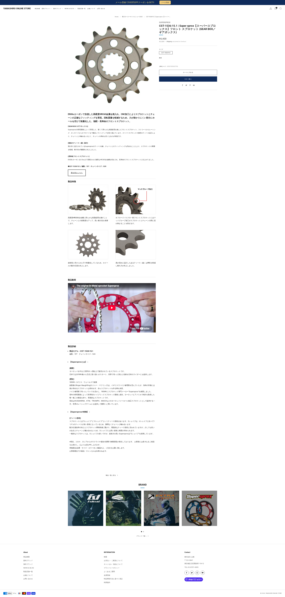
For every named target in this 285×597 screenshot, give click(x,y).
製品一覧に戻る (111, 475)
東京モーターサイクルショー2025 (132, 16)
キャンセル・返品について (113, 564)
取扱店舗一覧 (28, 571)
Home (116, 16)
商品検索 (26, 557)
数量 (160, 58)
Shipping (169, 41)
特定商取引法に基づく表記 (113, 579)
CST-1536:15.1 (165, 53)
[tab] (141, 531)
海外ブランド (28, 564)
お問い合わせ (28, 579)
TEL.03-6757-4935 (191, 567)
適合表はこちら (77, 173)
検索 (105, 557)
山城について (28, 575)
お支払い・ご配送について (113, 560)
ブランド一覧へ (141, 536)
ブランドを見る (85, 513)
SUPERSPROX (164, 22)
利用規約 (107, 582)
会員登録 (107, 575)
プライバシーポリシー (111, 568)
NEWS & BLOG (28, 568)
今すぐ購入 (188, 79)
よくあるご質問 (109, 571)
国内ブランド (28, 560)
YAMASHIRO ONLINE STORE (17, 8)
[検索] (280, 8)
